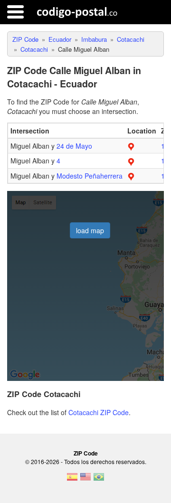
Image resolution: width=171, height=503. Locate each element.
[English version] (85, 479)
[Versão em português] (98, 479)
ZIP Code (86, 453)
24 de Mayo (74, 146)
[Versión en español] (72, 479)
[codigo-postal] (77, 12)
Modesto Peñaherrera (90, 175)
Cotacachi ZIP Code (98, 412)
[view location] (131, 146)
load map (90, 230)
